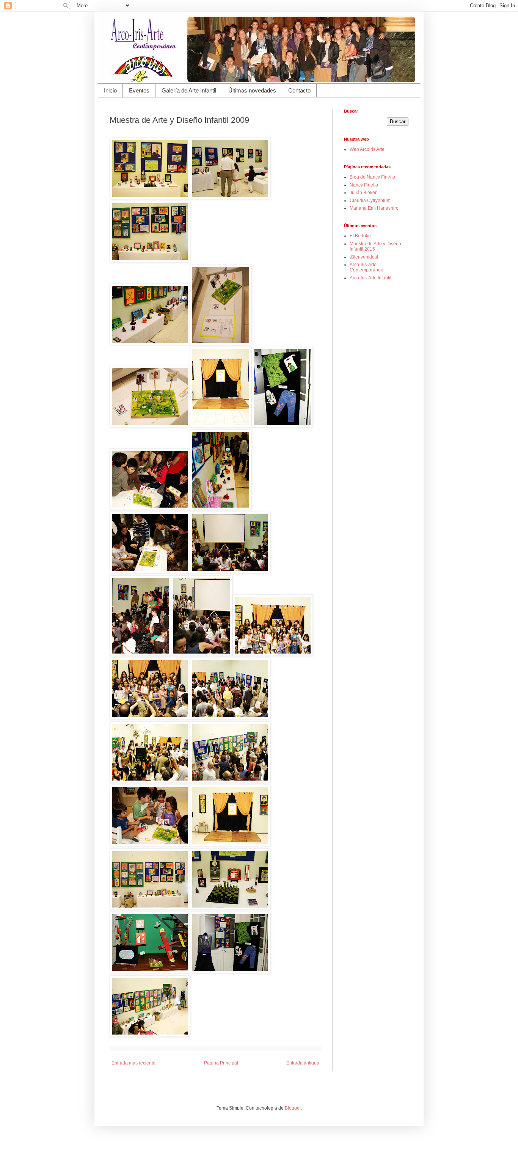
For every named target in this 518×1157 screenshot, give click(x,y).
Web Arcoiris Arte (367, 149)
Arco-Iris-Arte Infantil (370, 278)
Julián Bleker (363, 192)
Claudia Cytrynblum (370, 200)
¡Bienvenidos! (364, 257)
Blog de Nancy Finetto (372, 177)
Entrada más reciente (133, 1063)
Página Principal (221, 1063)
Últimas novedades (252, 90)
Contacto (299, 90)
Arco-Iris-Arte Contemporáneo (366, 267)
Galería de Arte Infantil (189, 90)
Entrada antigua (302, 1063)
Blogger (293, 1108)
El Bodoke (360, 235)
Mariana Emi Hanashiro (374, 208)
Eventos (139, 90)
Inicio (110, 90)
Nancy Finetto (364, 185)
